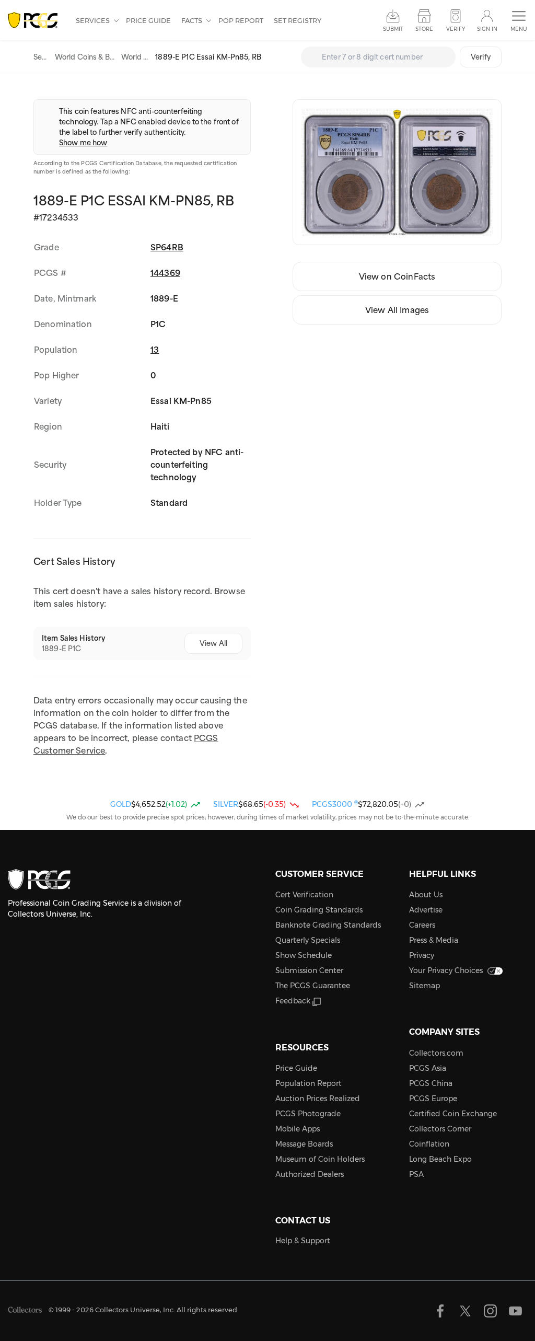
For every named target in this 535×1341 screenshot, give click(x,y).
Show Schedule (303, 955)
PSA (416, 1174)
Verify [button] (455, 29)
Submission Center (309, 970)
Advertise (426, 910)
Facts (192, 20)
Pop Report (240, 20)
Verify (481, 57)
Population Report (308, 1083)
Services (93, 20)
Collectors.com (436, 1053)
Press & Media (433, 940)
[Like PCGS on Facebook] (440, 1311)
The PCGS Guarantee (312, 985)
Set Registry (297, 20)
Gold (120, 804)
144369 (165, 273)
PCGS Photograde (308, 1113)
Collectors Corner (440, 1129)
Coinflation (429, 1144)
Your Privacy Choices (446, 970)
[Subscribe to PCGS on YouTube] (515, 1311)
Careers (422, 925)
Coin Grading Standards (319, 910)
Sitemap (424, 985)
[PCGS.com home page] (36, 20)
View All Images (397, 310)
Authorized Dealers (309, 1174)
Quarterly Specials (307, 940)
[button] (518, 21)
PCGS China (430, 1083)
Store (424, 29)
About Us (426, 894)
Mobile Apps (297, 1129)
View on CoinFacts (397, 276)
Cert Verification (304, 894)
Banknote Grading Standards (328, 925)
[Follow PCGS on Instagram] (490, 1311)
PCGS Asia (427, 1068)
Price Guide (148, 20)
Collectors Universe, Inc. (135, 1309)
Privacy (421, 955)
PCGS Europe (433, 1098)
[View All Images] (397, 172)
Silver (225, 804)
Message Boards (304, 1144)
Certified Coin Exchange (453, 1113)
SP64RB (166, 247)
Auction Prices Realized (317, 1098)
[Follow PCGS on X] (465, 1311)
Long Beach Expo (440, 1159)
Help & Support (302, 1240)
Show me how (83, 142)
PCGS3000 (335, 804)
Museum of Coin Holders (320, 1159)
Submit (393, 29)
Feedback (292, 1000)
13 (154, 349)
